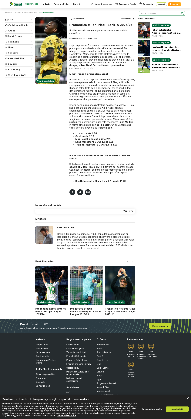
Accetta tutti (177, 409)
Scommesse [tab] (31, 4)
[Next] (133, 262)
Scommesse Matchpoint (23, 12)
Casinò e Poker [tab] (62, 4)
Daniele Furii (76, 38)
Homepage (8, 12)
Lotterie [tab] (46, 4)
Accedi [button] (161, 4)
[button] (101, 4)
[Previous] (128, 262)
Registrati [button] (174, 4)
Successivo (126, 19)
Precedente (78, 19)
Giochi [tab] (76, 4)
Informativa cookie (66, 415)
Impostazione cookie (152, 409)
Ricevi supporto (160, 326)
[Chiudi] (187, 398)
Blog (35, 12)
